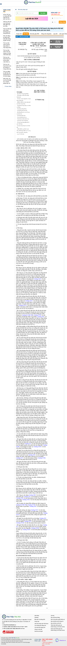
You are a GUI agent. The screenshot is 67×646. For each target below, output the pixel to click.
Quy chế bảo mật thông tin (57, 621)
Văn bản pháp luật (22, 9)
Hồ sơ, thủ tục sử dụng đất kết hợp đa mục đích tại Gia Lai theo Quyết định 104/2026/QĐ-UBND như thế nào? (7, 17)
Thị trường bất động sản (40, 625)
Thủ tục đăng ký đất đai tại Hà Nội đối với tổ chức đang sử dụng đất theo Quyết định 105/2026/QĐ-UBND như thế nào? (7, 74)
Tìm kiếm (43, 13)
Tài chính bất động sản (40, 627)
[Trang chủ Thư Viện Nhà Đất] (15, 9)
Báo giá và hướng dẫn (40, 619)
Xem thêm (8, 86)
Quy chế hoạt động (55, 617)
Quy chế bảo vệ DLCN (56, 623)
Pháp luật (37, 621)
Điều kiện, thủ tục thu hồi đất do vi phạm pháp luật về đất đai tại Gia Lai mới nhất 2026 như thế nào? (7, 81)
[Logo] (4, 617)
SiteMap (36, 617)
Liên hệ (52, 615)
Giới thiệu (37, 615)
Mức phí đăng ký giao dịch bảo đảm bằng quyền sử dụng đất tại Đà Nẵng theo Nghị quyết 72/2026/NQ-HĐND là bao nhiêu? (7, 38)
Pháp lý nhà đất (38, 629)
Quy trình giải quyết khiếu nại (58, 619)
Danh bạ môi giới (39, 631)
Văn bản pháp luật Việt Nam (41, 623)
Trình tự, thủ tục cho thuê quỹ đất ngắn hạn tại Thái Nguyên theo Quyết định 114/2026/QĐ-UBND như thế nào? (7, 24)
